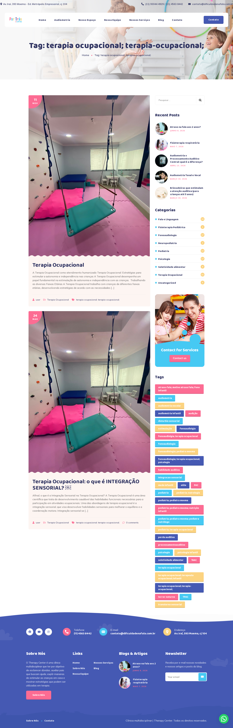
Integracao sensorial (170, 478)
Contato (177, 20)
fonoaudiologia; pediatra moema (176, 452)
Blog (161, 20)
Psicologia (164, 259)
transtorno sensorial (170, 605)
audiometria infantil (169, 413)
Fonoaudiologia (167, 235)
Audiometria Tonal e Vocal (185, 175)
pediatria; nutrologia (188, 493)
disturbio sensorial (169, 421)
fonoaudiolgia (188, 429)
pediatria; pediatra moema (173, 500)
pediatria (163, 493)
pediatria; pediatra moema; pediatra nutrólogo (178, 520)
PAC (196, 485)
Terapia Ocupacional (58, 265)
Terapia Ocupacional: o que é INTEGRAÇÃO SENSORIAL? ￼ (85, 485)
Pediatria (163, 251)
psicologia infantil (188, 552)
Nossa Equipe (112, 20)
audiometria (165, 398)
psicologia (164, 552)
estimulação (165, 429)
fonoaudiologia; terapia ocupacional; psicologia (179, 460)
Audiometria (62, 20)
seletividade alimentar (171, 560)
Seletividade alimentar (171, 267)
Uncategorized (167, 283)
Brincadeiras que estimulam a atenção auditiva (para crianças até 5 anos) (186, 191)
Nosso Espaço (87, 20)
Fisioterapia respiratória (185, 143)
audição (192, 413)
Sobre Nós (38, 695)
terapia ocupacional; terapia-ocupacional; (98, 299)
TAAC (194, 560)
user (38, 299)
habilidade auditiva (169, 470)
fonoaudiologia (166, 444)
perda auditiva (166, 537)
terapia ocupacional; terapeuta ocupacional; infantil (176, 577)
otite (183, 485)
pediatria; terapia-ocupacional (175, 530)
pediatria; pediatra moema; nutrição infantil (178, 509)
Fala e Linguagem (168, 219)
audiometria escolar (169, 406)
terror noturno (166, 597)
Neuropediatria (167, 243)
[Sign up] (202, 677)
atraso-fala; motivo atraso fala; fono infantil (179, 389)
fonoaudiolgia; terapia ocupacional (178, 436)
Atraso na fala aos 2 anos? (185, 127)
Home (42, 20)
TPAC (185, 597)
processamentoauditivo (171, 545)
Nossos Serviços (139, 20)
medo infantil (165, 485)
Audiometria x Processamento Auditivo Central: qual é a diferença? (186, 159)
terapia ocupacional (169, 568)
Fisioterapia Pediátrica (171, 227)
